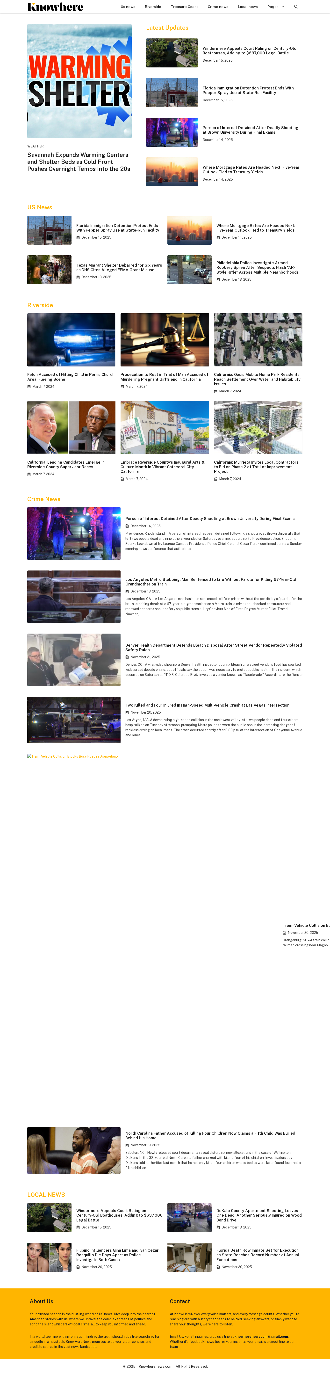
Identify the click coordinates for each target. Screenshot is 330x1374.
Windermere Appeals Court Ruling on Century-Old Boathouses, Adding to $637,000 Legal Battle (249, 50)
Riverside (153, 7)
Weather (35, 146)
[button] (296, 6)
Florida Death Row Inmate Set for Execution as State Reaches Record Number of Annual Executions (257, 1255)
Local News (46, 1194)
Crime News (43, 499)
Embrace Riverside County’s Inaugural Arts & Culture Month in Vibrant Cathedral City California (163, 467)
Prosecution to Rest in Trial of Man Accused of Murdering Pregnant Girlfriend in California (164, 376)
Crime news (218, 7)
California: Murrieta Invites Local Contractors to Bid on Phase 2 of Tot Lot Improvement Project (256, 467)
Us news (128, 7)
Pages (273, 7)
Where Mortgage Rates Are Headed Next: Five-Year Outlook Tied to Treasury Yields (251, 169)
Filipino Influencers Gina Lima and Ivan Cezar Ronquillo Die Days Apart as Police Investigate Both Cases (117, 1255)
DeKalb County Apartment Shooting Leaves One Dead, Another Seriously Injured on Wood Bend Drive (259, 1215)
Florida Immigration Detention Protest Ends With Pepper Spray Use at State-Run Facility (248, 90)
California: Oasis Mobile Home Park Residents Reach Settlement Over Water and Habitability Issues (257, 379)
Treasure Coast (184, 7)
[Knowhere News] (55, 6)
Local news (248, 7)
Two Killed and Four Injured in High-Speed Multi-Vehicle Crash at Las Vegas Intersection (207, 705)
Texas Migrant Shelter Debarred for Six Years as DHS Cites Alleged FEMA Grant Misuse (119, 267)
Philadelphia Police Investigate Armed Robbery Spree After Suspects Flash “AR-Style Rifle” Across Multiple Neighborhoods (257, 267)
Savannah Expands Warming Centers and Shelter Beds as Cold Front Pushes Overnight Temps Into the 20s (78, 161)
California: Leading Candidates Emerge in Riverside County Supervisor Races (66, 464)
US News (39, 207)
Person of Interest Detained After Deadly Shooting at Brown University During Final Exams (250, 130)
